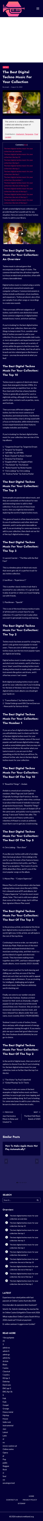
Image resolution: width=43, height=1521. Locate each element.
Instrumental (8, 1425)
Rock (5, 1469)
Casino (5, 1368)
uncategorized (9, 1483)
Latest (5, 67)
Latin (5, 1436)
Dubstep (6, 1381)
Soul (4, 1476)
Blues (5, 1364)
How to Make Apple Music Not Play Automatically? (21, 1147)
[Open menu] (37, 8)
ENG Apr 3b (7, 1391)
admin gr (6, 1354)
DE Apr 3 (6, 1378)
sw (4, 1480)
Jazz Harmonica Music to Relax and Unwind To (10, 1117)
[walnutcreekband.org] (14, 8)
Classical (6, 1371)
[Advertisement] (21, 39)
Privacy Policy (30, 1500)
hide (25, 145)
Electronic (7, 1385)
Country (6, 1375)
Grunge (6, 1408)
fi (3, 1395)
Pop (4, 1459)
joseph (7, 87)
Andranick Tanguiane (24, 134)
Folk (4, 1398)
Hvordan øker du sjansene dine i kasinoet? (20, 1305)
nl (3, 1439)
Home (31, 1496)
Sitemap (21, 1503)
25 (4, 1341)
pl (3, 1456)
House (5, 1419)
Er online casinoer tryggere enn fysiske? (19, 1324)
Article (5, 1361)
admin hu (6, 1358)
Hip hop (6, 1415)
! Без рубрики (8, 1337)
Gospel (5, 1405)
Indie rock (7, 1422)
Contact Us (12, 1500)
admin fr (6, 1351)
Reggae (6, 1466)
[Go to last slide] (6, 1161)
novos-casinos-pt (10, 1446)
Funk (5, 1402)
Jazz (4, 1429)
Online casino (8, 1449)
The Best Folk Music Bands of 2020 (32, 1115)
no (4, 1442)
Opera (5, 1452)
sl (3, 1473)
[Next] (37, 1161)
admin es (6, 1347)
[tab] (17, 1182)
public (5, 1463)
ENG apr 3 (7, 1388)
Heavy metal (8, 1412)
